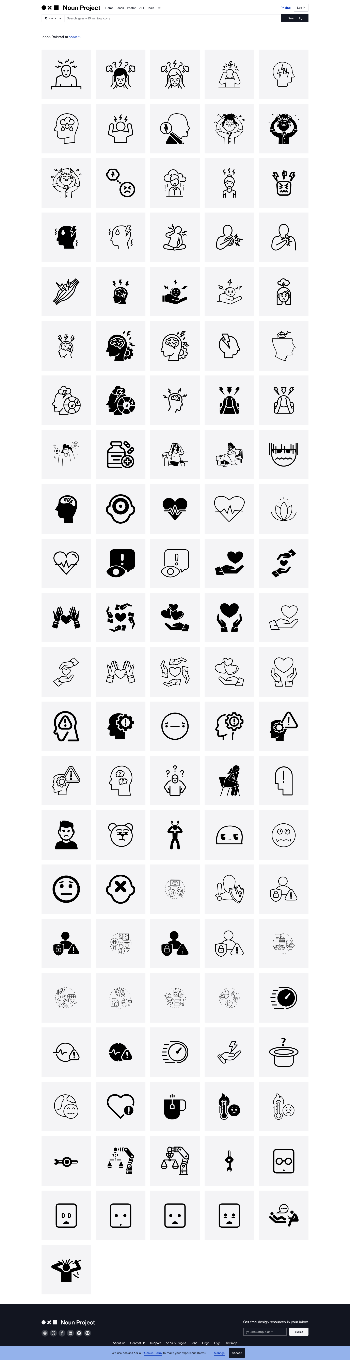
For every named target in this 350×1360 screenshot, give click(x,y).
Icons (120, 8)
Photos (131, 8)
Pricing (286, 8)
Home (109, 8)
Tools (150, 8)
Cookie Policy (153, 1353)
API (141, 8)
